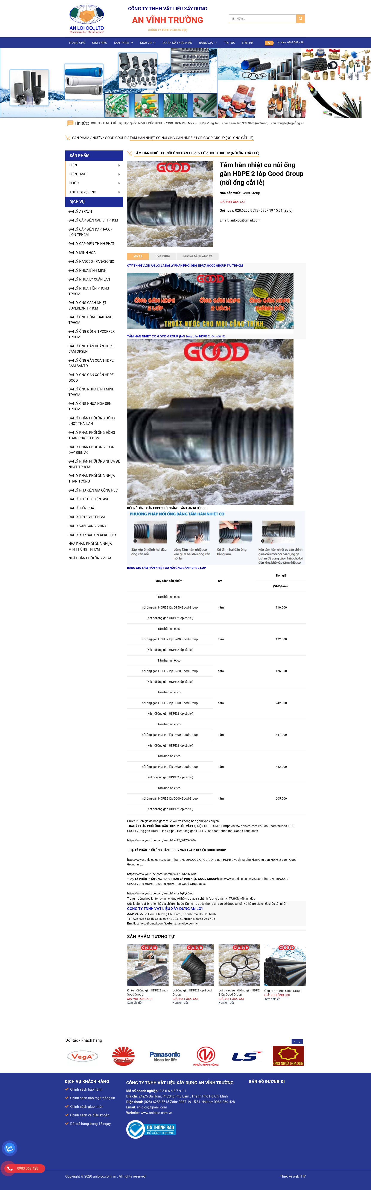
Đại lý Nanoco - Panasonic (91, 262)
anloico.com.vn (104, 1176)
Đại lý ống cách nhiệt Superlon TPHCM (87, 305)
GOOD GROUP (116, 138)
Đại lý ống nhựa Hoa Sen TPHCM (89, 406)
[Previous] (127, 980)
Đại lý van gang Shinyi (87, 526)
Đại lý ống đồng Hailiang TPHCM (90, 320)
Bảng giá (206, 42)
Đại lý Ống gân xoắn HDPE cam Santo (91, 363)
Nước (98, 138)
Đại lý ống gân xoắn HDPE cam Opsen (91, 349)
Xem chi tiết (134, 1003)
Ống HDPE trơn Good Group (282, 991)
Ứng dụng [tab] (163, 256)
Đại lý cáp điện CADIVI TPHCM (93, 220)
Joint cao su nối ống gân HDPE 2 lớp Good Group (239, 992)
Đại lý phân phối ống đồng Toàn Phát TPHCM (91, 435)
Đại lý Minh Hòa (82, 253)
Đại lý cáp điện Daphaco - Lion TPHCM (90, 232)
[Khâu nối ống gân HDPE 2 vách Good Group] (148, 965)
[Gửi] (300, 18)
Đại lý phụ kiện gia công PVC (93, 490)
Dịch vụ (146, 42)
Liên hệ (247, 42)
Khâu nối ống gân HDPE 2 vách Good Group (147, 992)
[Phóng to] (132, 242)
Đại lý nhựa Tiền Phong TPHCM (88, 291)
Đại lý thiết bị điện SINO (88, 499)
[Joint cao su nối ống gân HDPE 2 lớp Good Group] (239, 965)
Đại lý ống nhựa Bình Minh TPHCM (91, 392)
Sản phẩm (121, 42)
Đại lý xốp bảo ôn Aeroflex (92, 535)
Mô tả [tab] (138, 256)
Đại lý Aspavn (80, 211)
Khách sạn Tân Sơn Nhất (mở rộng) (196, 123)
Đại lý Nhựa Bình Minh (87, 271)
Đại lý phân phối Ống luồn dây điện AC (91, 450)
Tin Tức (229, 42)
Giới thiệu (99, 42)
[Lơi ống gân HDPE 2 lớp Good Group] (193, 965)
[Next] (305, 980)
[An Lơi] (86, 19)
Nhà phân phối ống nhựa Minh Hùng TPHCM (90, 546)
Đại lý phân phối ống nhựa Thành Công (91, 478)
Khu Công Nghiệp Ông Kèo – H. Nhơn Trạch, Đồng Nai (257, 123)
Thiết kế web (289, 1176)
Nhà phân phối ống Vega (89, 558)
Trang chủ (77, 42)
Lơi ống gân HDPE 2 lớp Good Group (192, 992)
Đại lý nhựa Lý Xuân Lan (89, 279)
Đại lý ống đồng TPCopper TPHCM (91, 334)
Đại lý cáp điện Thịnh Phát (91, 244)
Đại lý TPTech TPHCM (86, 517)
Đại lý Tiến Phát (82, 508)
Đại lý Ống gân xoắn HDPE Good (91, 377)
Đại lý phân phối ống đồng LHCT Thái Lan (91, 421)
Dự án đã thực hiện (177, 42)
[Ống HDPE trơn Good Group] (285, 965)
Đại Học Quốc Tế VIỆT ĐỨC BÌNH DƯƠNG (98, 123)
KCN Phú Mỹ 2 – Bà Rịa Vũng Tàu (149, 123)
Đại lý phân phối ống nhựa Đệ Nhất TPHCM (94, 464)
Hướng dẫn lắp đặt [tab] (197, 256)
